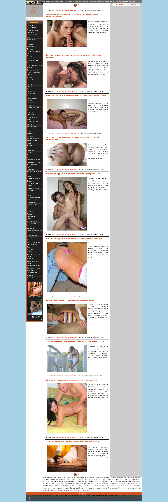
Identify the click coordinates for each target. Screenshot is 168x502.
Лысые (29, 155)
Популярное (119, 4)
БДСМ (29, 37)
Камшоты (30, 133)
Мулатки (30, 167)
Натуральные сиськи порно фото (66, 10)
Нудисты (30, 176)
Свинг (29, 219)
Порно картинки (33, 200)
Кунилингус (31, 150)
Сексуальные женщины (31, 227)
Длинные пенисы (33, 103)
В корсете (30, 49)
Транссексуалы (32, 244)
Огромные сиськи (33, 178)
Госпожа (30, 89)
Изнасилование (32, 129)
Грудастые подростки (31, 92)
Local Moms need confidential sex (35, 317)
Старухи (30, 237)
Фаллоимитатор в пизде (33, 255)
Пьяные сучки (32, 204)
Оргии (29, 186)
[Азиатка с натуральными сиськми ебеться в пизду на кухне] (67, 204)
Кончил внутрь (32, 140)
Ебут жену (31, 114)
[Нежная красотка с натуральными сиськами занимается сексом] (67, 358)
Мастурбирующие (33, 159)
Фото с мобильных (34, 268)
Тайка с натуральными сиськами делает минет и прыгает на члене (76, 95)
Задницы (30, 124)
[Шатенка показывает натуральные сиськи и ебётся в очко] (67, 458)
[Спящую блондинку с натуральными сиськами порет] (67, 319)
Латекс (29, 152)
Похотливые (31, 202)
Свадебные (31, 216)
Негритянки (31, 174)
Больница (30, 46)
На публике (31, 169)
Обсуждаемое (133, 4)
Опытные (30, 181)
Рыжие (29, 214)
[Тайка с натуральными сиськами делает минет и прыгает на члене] (67, 114)
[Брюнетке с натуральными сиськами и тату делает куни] (67, 408)
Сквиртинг (31, 233)
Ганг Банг (30, 79)
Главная (30, 25)
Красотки (30, 143)
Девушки (30, 100)
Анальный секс (32, 30)
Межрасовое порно (34, 162)
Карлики (30, 136)
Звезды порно (32, 126)
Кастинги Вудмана (33, 138)
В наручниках (32, 56)
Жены (29, 119)
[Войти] (34, 10)
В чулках (30, 67)
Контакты (82, 493)
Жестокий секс (32, 122)
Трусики (30, 249)
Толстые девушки (33, 242)
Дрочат (29, 110)
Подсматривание (33, 188)
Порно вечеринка (33, 197)
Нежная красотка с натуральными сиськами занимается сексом (75, 342)
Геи (28, 82)
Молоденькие (32, 164)
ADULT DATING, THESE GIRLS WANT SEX (35, 297)
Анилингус (31, 32)
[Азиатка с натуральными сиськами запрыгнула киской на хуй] (67, 267)
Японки (29, 280)
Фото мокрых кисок (34, 265)
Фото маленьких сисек (33, 262)
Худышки (30, 270)
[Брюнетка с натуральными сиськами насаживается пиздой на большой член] (67, 154)
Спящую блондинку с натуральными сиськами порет (70, 300)
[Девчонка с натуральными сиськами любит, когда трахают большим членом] (67, 33)
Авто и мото (31, 27)
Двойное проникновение (32, 97)
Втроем (29, 77)
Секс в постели (32, 221)
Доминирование (33, 107)
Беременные (31, 39)
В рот (29, 58)
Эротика (30, 277)
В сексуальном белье (32, 62)
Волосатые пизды (33, 72)
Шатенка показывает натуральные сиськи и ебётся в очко (72, 441)
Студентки (31, 240)
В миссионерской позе (33, 52)
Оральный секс (32, 183)
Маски (29, 157)
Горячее (30, 86)
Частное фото (32, 273)
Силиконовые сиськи (34, 230)
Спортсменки (32, 235)
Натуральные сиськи (34, 171)
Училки (29, 252)
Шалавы (30, 275)
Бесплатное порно (33, 42)
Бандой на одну (32, 35)
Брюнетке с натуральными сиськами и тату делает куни (71, 380)
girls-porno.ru (102, 497)
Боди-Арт (30, 44)
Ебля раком (31, 112)
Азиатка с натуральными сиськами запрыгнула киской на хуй (74, 238)
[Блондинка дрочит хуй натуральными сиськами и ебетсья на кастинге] (67, 74)
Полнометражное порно (33, 194)
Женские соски (32, 117)
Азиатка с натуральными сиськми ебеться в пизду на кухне (73, 174)
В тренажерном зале (34, 65)
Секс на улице (32, 223)
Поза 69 (30, 190)
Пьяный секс (31, 207)
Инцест (29, 131)
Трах (28, 247)
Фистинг (30, 258)
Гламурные (31, 84)
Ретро (29, 209)
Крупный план (32, 148)
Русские (30, 211)
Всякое (29, 74)
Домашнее (30, 105)
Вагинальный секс (33, 70)
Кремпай (30, 145)
